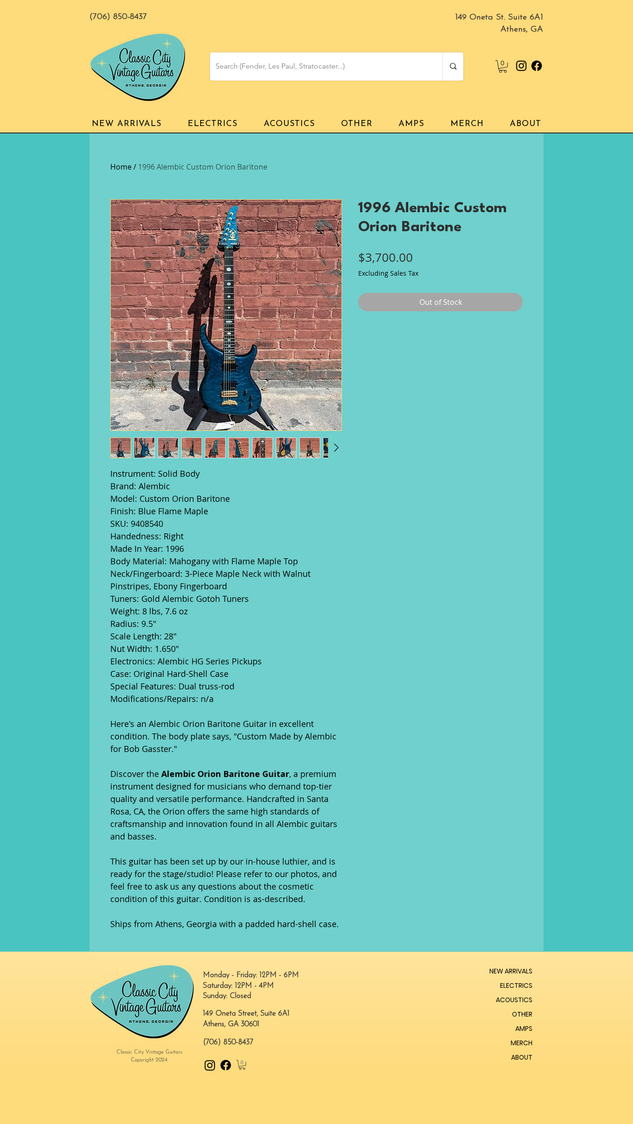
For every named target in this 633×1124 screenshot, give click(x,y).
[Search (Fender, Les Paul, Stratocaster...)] (453, 66)
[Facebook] (537, 66)
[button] (502, 66)
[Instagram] (521, 66)
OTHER (522, 1014)
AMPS (523, 1028)
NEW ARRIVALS (510, 971)
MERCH (521, 1043)
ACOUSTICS (514, 999)
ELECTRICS (516, 985)
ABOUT (521, 1057)
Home (121, 167)
